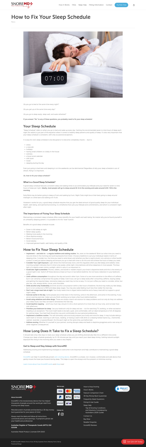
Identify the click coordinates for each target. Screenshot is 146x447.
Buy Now (87, 419)
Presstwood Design (16, 444)
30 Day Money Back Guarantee (95, 396)
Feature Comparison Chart (93, 393)
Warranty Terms (52, 441)
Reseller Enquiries (90, 422)
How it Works (88, 390)
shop (58, 364)
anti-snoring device (62, 357)
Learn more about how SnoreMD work (38, 364)
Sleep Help (87, 405)
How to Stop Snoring (91, 387)
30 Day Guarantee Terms (40, 441)
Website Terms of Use (27, 441)
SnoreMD (26, 357)
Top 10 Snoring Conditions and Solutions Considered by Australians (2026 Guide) (96, 410)
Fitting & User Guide (91, 402)
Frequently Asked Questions (94, 399)
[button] (122, 389)
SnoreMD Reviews (90, 425)
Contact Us (88, 416)
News (13, 22)
